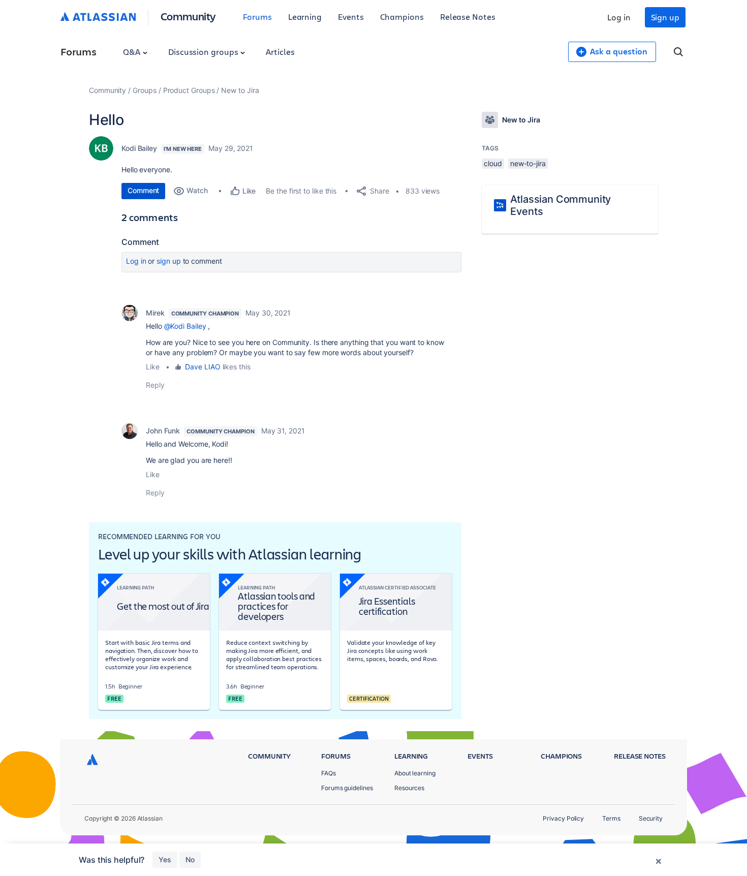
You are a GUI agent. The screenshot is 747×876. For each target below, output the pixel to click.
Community (188, 16)
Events (351, 16)
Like (153, 366)
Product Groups (189, 90)
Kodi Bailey (139, 148)
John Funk (163, 430)
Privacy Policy (563, 818)
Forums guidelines (347, 788)
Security (651, 818)
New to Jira (240, 90)
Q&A (132, 51)
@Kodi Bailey (185, 326)
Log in (619, 17)
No (190, 859)
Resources (409, 788)
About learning (414, 773)
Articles (280, 51)
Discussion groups (204, 51)
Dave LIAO (202, 366)
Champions (402, 16)
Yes (165, 859)
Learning (305, 16)
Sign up (665, 17)
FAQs (328, 773)
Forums (257, 16)
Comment (143, 190)
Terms (611, 818)
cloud (493, 163)
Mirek (155, 312)
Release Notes (467, 16)
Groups (145, 90)
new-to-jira (528, 163)
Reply (155, 385)
